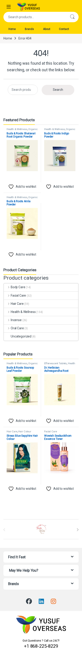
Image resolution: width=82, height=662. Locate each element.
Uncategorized (21, 336)
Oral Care (17, 328)
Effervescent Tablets (55, 363)
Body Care (18, 287)
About (46, 29)
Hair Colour (24, 431)
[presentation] (78, 529)
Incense (16, 320)
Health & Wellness (17, 129)
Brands (29, 29)
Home (12, 29)
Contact (64, 29)
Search (72, 17)
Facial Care (18, 295)
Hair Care (17, 303)
